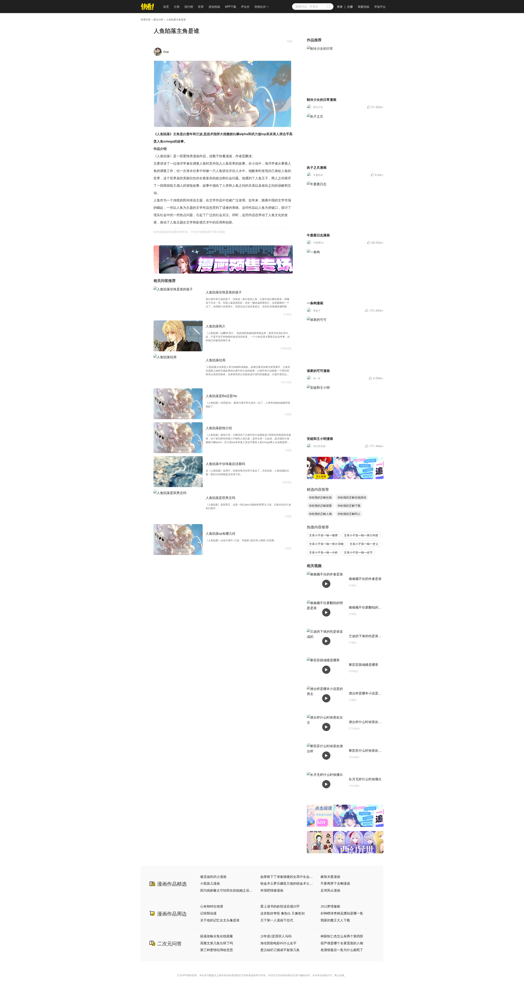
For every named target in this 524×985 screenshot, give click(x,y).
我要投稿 (363, 6)
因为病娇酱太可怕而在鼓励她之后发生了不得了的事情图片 (226, 890)
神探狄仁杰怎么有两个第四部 (342, 936)
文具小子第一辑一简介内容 (361, 535)
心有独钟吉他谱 (211, 906)
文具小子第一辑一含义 (364, 543)
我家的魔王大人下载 (335, 920)
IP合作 (245, 6)
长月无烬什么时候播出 (365, 779)
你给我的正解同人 (349, 513)
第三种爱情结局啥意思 (216, 950)
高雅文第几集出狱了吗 (216, 943)
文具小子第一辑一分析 (323, 552)
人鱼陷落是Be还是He (221, 395)
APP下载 (230, 6)
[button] (218, 270)
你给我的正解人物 (320, 513)
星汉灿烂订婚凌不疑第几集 (280, 950)
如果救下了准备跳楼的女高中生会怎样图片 (286, 876)
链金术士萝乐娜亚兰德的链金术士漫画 (286, 883)
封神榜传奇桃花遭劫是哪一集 (342, 913)
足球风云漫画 (330, 890)
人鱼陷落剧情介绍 (219, 428)
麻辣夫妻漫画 (330, 876)
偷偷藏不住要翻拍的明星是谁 (370, 607)
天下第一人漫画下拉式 (276, 920)
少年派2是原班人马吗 (275, 936)
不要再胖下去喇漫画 (335, 883)
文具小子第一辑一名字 (358, 552)
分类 (177, 6)
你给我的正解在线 (320, 497)
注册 (350, 6)
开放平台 (380, 6)
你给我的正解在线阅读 (352, 497)
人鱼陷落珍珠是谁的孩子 (224, 292)
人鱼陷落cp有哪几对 (220, 533)
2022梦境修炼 (330, 906)
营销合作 (260, 6)
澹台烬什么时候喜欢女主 (367, 721)
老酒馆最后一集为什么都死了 (342, 950)
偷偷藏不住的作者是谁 (365, 578)
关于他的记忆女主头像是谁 (219, 920)
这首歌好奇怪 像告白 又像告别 (282, 913)
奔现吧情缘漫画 (271, 890)
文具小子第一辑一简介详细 (326, 543)
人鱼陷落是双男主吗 (220, 497)
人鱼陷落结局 (215, 360)
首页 (166, 6)
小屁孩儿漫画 (210, 883)
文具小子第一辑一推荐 (323, 535)
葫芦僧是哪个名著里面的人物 (342, 943)
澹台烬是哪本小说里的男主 (368, 693)
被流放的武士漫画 (213, 876)
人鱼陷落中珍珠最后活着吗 (225, 463)
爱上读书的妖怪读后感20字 (280, 906)
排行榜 (188, 6)
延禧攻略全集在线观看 (216, 936)
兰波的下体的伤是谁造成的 (368, 635)
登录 (340, 6)
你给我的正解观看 (320, 505)
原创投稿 (214, 6)
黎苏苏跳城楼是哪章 (363, 664)
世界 (201, 6)
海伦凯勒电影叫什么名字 (278, 943)
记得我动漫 (208, 913)
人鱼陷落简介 (215, 326)
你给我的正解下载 (349, 505)
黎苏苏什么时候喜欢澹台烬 (368, 750)
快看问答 (146, 19)
